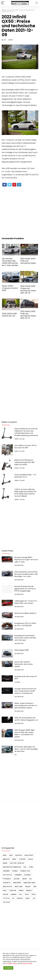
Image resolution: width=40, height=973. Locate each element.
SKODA (5, 894)
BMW (14, 859)
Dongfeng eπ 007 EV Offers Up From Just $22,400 (25, 624)
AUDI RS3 (18, 855)
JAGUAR (16, 879)
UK (13, 898)
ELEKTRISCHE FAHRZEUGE (12, 867)
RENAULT (29, 890)
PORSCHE (12, 890)
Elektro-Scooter (19, 439)
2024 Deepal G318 (21, 650)
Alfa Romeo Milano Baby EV (25, 613)
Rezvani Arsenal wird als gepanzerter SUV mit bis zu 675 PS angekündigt (25, 588)
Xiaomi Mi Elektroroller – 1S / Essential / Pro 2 (25, 476)
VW (34, 898)
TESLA (33, 894)
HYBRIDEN (18, 875)
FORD (31, 867)
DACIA (30, 859)
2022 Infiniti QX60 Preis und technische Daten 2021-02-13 (28, 314)
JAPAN (24, 879)
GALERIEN (6, 871)
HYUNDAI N (7, 879)
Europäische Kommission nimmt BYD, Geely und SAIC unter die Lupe (25, 637)
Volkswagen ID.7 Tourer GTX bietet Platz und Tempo (25, 602)
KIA (15, 755)
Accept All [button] (8, 968)
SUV (20, 894)
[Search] (36, 3)
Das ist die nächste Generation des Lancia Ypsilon (23, 664)
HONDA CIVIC (25, 871)
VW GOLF (6, 902)
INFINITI (10, 40)
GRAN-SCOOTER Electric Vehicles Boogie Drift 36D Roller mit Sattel (24, 462)
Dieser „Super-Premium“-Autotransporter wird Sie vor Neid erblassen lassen (25, 705)
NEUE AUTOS (7, 886)
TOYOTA (6, 898)
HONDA (15, 871)
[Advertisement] (20, 210)
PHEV (5, 890)
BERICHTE (6, 859)
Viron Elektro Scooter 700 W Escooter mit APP (25, 446)
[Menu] (2, 3)
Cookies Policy (11, 963)
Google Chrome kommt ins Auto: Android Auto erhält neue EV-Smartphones (25, 691)
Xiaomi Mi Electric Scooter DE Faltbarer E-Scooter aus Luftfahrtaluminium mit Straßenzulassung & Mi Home (26, 432)
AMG (4, 855)
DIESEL (5, 863)
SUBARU (13, 894)
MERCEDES (17, 883)
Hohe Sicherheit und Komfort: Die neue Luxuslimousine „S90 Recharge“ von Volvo (26, 574)
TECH (27, 894)
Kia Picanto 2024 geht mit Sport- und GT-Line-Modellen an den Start (26, 749)
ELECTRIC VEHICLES (17, 863)
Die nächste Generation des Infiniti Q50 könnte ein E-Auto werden (10, 262)
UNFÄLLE (20, 898)
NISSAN (27, 886)
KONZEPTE (6, 883)
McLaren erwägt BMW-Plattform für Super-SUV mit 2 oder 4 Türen (26, 559)
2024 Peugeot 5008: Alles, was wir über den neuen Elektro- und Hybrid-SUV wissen (24, 733)
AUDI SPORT (28, 855)
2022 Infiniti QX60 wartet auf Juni (9, 314)
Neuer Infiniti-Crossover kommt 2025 (10, 288)
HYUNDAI (17, 682)
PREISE (21, 890)
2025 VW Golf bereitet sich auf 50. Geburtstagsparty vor (26, 719)
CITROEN (22, 859)
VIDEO (27, 898)
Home (4, 10)
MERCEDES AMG (29, 883)
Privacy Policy (26, 963)
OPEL (35, 886)
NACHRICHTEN (18, 565)
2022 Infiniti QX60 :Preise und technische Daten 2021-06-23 (28, 289)
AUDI (11, 855)
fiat (25, 867)
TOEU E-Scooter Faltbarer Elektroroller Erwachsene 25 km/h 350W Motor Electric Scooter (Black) (25, 492)
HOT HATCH (7, 875)
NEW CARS (19, 886)
